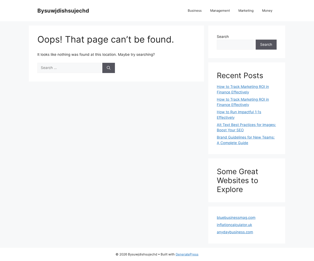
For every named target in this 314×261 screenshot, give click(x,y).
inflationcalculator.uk (234, 225)
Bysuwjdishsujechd (63, 10)
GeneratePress (187, 254)
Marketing (246, 11)
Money (267, 11)
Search (223, 36)
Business (195, 11)
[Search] (108, 68)
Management (220, 11)
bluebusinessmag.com (236, 217)
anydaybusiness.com (235, 232)
